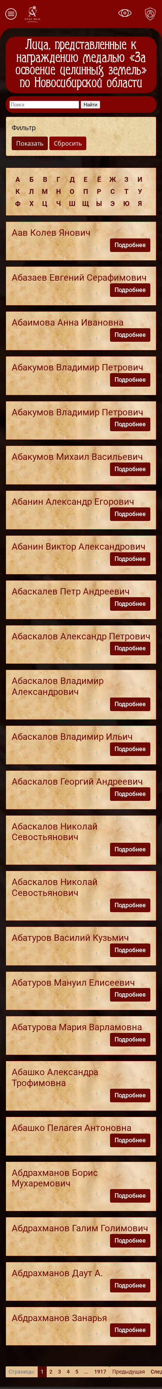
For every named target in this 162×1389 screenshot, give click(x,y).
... (86, 1372)
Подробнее (130, 245)
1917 (100, 1372)
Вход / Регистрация (150, 14)
